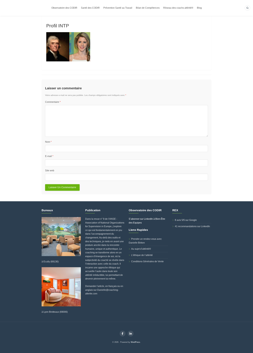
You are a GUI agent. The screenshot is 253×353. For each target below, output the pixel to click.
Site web (49, 170)
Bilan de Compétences (148, 8)
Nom (48, 142)
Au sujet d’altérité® (141, 249)
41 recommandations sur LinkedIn (192, 226)
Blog (199, 8)
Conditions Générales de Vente (147, 261)
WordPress (135, 342)
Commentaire (53, 102)
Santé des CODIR (90, 8)
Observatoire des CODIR (64, 8)
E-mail (49, 156)
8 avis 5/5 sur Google (186, 220)
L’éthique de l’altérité (142, 255)
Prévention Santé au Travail (117, 8)
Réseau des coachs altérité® (178, 8)
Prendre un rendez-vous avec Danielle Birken (145, 241)
